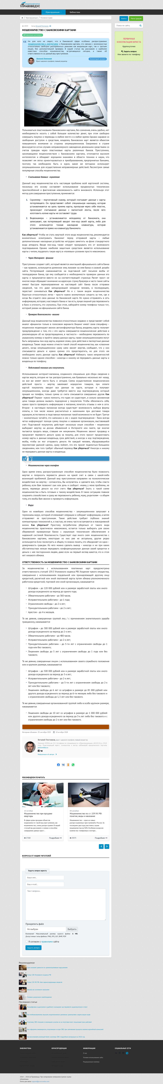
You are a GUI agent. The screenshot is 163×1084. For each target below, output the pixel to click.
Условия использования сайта (93, 1057)
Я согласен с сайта (43, 941)
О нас (85, 1053)
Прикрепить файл (35, 923)
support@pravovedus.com (40, 1081)
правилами (47, 941)
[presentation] (101, 846)
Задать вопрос (33, 947)
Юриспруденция (53, 12)
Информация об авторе (46, 754)
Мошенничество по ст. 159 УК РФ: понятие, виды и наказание (86, 814)
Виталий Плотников (44, 59)
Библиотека (75, 12)
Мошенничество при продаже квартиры (38, 814)
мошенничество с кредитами (43, 43)
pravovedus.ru (43, 747)
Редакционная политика (91, 1062)
